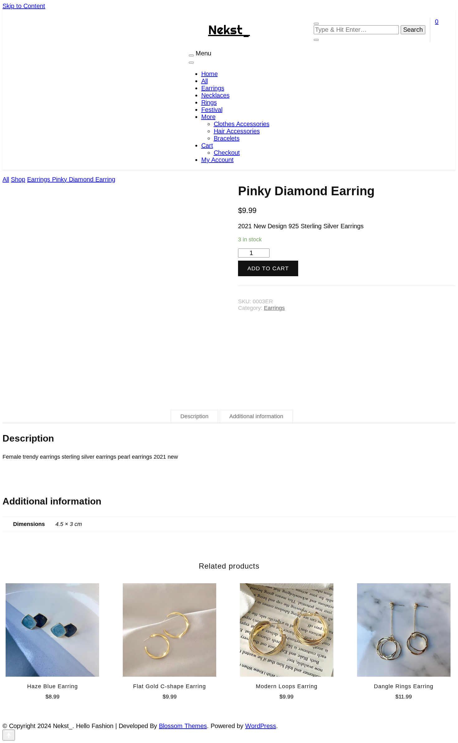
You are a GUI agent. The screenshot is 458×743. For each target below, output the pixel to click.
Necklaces (215, 95)
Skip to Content (23, 5)
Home (209, 73)
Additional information (256, 416)
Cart (207, 145)
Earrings (212, 88)
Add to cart (268, 268)
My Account (217, 159)
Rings (209, 102)
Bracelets (227, 138)
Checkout (227, 152)
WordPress (260, 725)
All (204, 81)
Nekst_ (229, 29)
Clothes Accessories (242, 124)
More (208, 116)
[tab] (194, 416)
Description (194, 416)
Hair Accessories (237, 131)
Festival (211, 109)
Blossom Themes (183, 725)
